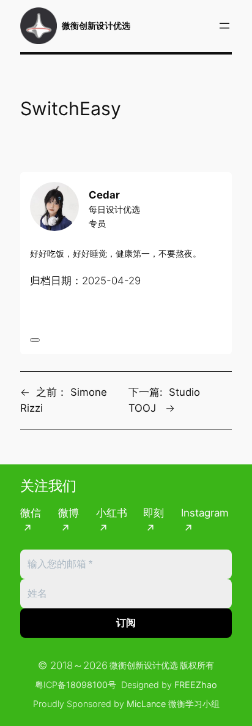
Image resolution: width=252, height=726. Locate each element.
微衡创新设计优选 (96, 25)
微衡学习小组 (194, 703)
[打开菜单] (224, 25)
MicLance (146, 703)
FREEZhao (195, 684)
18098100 (87, 684)
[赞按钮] (35, 340)
